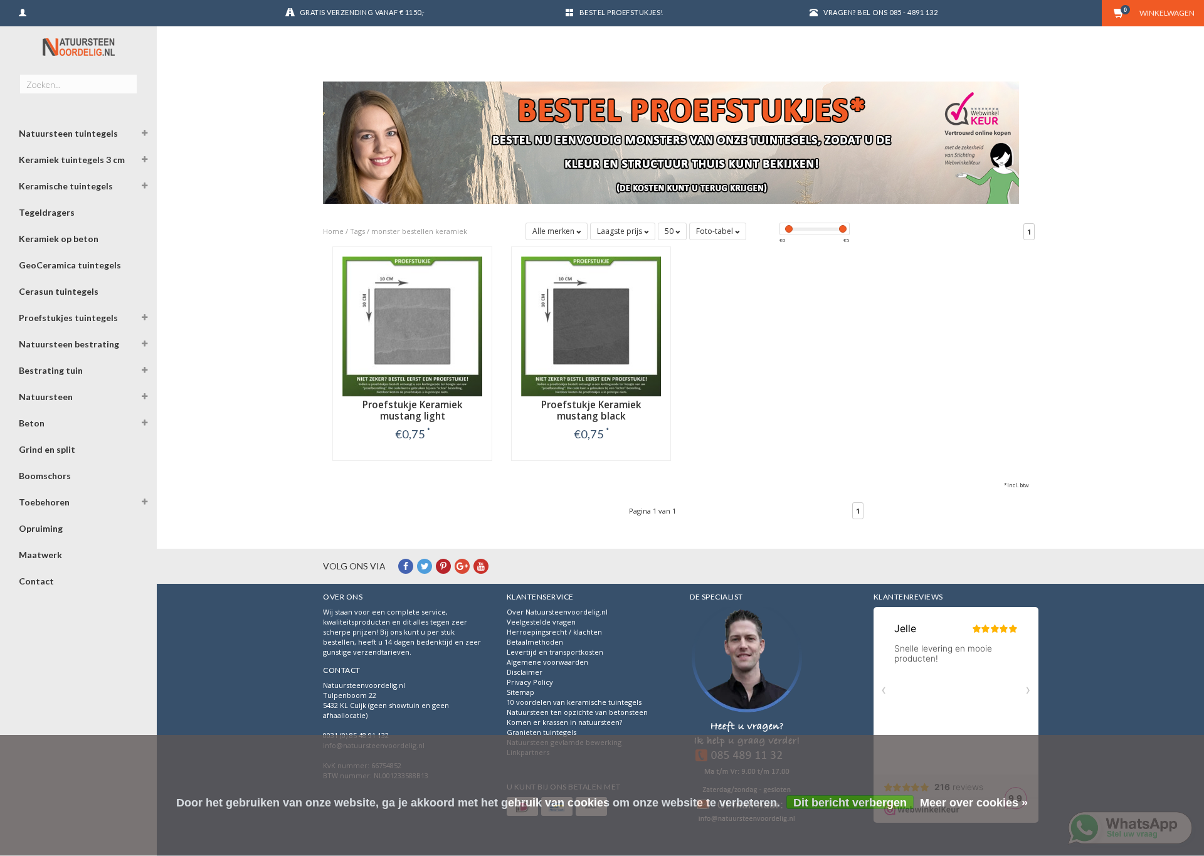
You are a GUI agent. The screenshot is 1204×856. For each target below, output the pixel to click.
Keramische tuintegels (66, 186)
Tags (357, 231)
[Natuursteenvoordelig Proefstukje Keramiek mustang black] (591, 325)
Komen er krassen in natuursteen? (564, 722)
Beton (32, 423)
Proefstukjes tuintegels (68, 317)
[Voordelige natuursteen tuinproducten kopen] (78, 47)
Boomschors (45, 475)
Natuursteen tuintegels (68, 133)
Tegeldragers (47, 212)
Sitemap (520, 692)
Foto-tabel (715, 231)
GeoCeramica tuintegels (70, 265)
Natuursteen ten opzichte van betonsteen (577, 712)
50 (670, 231)
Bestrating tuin (51, 370)
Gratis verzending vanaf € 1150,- (362, 12)
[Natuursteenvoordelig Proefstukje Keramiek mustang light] (412, 325)
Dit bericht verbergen (850, 802)
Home (333, 231)
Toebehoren (44, 502)
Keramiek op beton (58, 238)
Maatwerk (40, 554)
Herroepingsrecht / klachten (554, 632)
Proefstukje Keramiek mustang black (591, 410)
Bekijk (412, 460)
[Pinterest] (443, 566)
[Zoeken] (127, 77)
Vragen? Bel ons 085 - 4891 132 (880, 12)
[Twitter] (424, 566)
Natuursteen (46, 396)
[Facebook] (406, 566)
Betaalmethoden (535, 642)
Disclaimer (524, 672)
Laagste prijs (620, 231)
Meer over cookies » (974, 802)
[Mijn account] (22, 11)
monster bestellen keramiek (419, 231)
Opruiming (41, 528)
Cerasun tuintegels (58, 291)
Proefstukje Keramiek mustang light (412, 410)
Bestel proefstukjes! (621, 12)
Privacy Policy (530, 682)
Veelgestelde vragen (541, 621)
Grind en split (47, 449)
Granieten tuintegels (541, 732)
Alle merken (554, 231)
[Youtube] (481, 566)
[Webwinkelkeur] (747, 716)
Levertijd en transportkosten (555, 652)
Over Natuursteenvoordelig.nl (557, 611)
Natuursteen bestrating (69, 344)
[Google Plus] (462, 566)
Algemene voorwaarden (547, 662)
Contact (36, 581)
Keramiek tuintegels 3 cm (72, 159)
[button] (144, 134)
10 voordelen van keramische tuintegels (574, 702)
